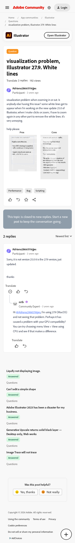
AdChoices (17, 538)
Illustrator (49, 17)
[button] (7, 9)
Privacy (52, 519)
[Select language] (49, 7)
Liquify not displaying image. (23, 371)
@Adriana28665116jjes (28, 312)
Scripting (40, 190)
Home (11, 17)
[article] (37, 271)
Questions (13, 21)
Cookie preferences (17, 525)
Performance (14, 190)
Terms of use (39, 519)
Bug (28, 190)
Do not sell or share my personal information (30, 531)
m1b (21, 302)
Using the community (19, 519)
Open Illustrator (56, 35)
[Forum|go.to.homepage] (28, 7)
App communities (29, 17)
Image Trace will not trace (21, 452)
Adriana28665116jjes (24, 88)
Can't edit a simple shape (21, 389)
